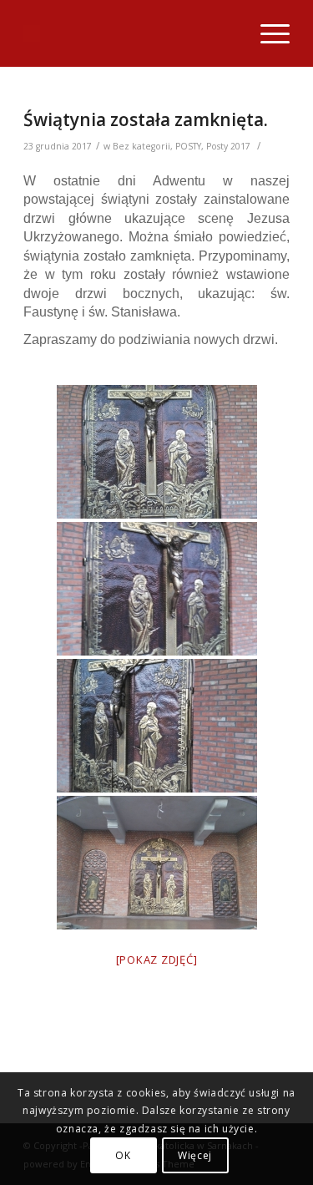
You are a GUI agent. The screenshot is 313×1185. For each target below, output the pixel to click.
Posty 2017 (228, 146)
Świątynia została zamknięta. (145, 119)
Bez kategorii (141, 146)
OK (122, 1155)
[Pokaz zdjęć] (157, 959)
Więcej (195, 1155)
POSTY (188, 146)
